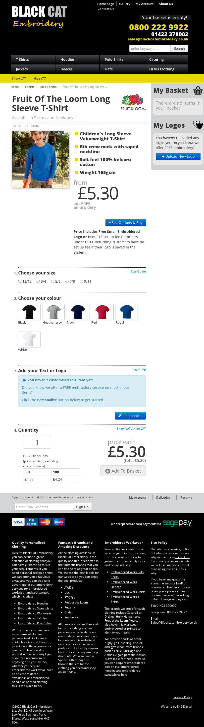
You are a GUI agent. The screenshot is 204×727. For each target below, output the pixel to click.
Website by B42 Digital (176, 706)
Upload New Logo (179, 156)
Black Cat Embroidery (39, 17)
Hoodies (67, 59)
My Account (144, 3)
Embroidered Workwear (34, 613)
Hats (109, 69)
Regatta (69, 607)
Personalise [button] (132, 415)
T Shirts (22, 59)
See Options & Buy (127, 222)
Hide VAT (40, 78)
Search (179, 48)
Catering (156, 59)
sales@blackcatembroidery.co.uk (158, 39)
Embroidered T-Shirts (33, 618)
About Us (166, 3)
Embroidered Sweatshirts (35, 608)
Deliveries (163, 497)
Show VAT (19, 78)
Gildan (68, 612)
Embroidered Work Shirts (128, 592)
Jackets (22, 69)
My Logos (169, 125)
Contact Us (106, 8)
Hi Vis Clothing (161, 69)
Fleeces (66, 69)
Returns (186, 497)
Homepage (105, 3)
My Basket (170, 90)
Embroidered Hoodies (33, 603)
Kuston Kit (71, 617)
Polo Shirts (114, 59)
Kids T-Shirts (48, 87)
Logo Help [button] (139, 369)
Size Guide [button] (138, 271)
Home (15, 87)
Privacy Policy (182, 697)
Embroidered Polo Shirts (35, 623)
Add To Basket (125, 471)
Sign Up (82, 506)
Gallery (124, 3)
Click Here (182, 557)
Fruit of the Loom (76, 602)
